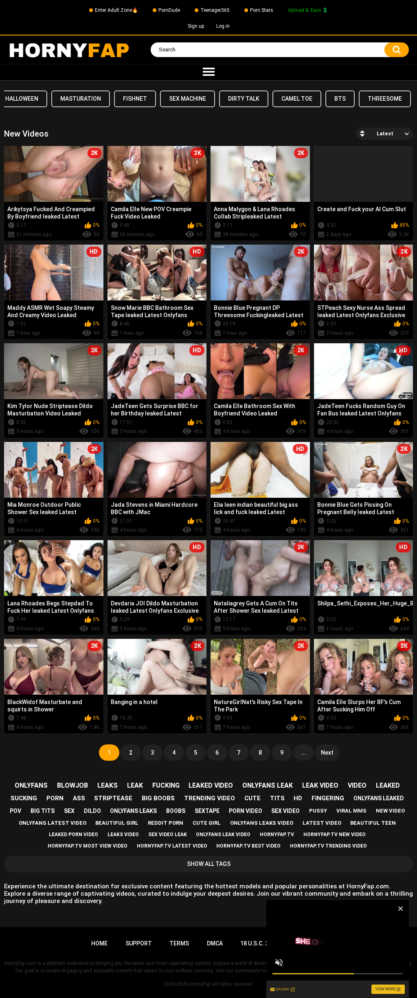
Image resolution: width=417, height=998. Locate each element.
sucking (24, 798)
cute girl (207, 823)
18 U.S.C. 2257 (259, 943)
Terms (179, 943)
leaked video (211, 785)
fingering (328, 798)
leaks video (123, 834)
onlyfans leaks (133, 811)
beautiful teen (373, 823)
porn (55, 798)
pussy (318, 811)
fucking (166, 785)
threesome (385, 98)
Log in (223, 26)
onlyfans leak (267, 785)
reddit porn (165, 823)
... (303, 752)
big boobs (158, 798)
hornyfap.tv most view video (87, 846)
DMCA (215, 943)
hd (298, 798)
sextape (207, 811)
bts (340, 98)
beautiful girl (116, 823)
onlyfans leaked (378, 798)
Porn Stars (261, 10)
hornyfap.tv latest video (172, 846)
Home (99, 943)
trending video (209, 798)
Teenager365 (215, 10)
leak (135, 785)
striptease (113, 798)
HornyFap (200, 984)
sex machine (187, 98)
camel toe (296, 98)
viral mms (351, 811)
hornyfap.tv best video (248, 846)
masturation (80, 98)
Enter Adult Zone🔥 (116, 10)
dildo (92, 811)
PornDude (169, 10)
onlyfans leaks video (261, 823)
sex (69, 811)
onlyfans (31, 785)
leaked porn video (73, 834)
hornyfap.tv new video (334, 834)
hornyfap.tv (277, 834)
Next (327, 752)
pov (15, 811)
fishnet (135, 98)
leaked (388, 785)
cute (252, 798)
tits (277, 798)
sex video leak (167, 834)
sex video (285, 811)
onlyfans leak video (223, 834)
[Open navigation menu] (208, 72)
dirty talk (243, 98)
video (357, 785)
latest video (322, 823)
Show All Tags (208, 864)
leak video (320, 785)
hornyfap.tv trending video (328, 846)
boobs (175, 811)
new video (390, 811)
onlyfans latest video (52, 823)
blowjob (72, 785)
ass (79, 798)
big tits (43, 811)
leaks (107, 785)
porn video (245, 811)
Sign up (196, 26)
